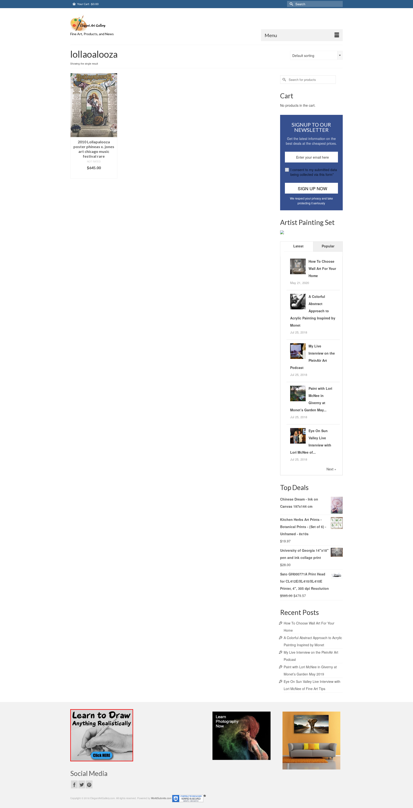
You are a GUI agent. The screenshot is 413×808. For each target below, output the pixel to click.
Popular (328, 246)
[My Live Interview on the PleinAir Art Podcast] (298, 350)
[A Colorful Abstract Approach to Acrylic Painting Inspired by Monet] (298, 301)
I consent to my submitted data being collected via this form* (313, 172)
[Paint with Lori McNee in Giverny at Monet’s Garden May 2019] (298, 392)
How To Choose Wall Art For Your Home (322, 268)
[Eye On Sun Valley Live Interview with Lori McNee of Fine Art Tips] (298, 435)
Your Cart (87, 4)
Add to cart (94, 175)
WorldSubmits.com (161, 798)
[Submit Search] (290, 4)
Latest (298, 246)
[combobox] (316, 55)
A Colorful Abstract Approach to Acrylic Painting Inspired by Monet (312, 311)
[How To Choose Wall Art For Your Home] (298, 265)
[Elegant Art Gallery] (113, 23)
